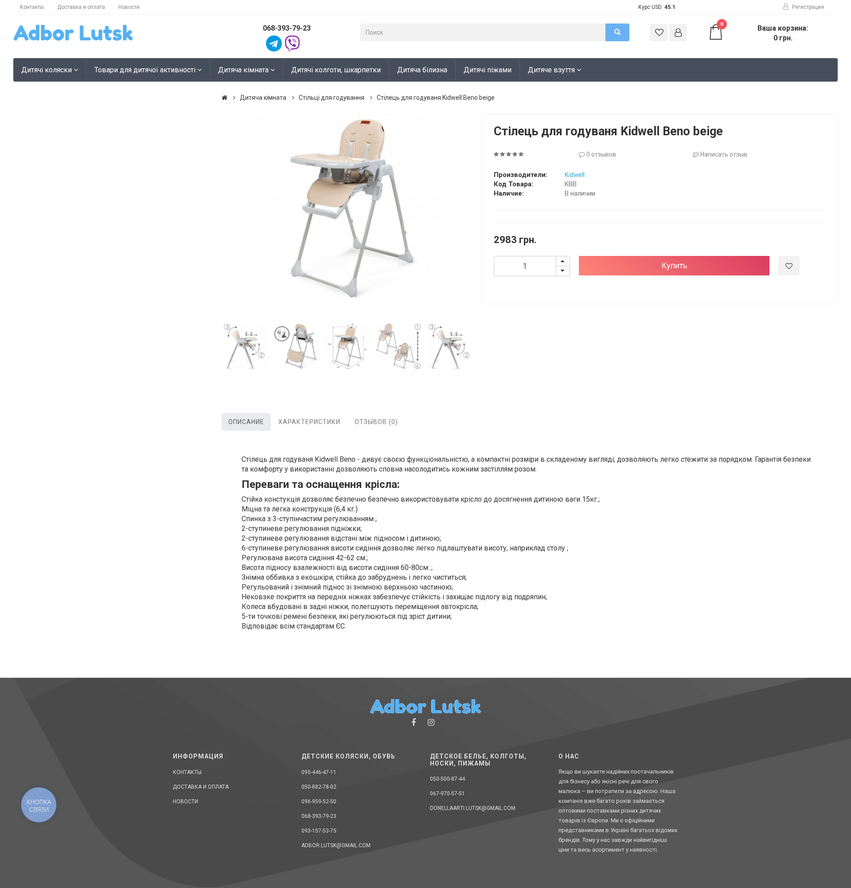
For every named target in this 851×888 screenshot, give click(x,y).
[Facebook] (413, 722)
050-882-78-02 (318, 787)
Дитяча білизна (422, 70)
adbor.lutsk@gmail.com (336, 845)
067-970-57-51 (447, 793)
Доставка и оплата (81, 7)
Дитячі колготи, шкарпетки (336, 70)
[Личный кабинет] (678, 32)
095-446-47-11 (318, 772)
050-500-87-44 (447, 779)
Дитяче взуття (552, 70)
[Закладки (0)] (659, 32)
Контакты (32, 7)
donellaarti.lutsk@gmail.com (472, 808)
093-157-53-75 (318, 831)
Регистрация (807, 7)
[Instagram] (431, 722)
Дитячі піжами (487, 70)
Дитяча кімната (244, 70)
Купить (674, 265)
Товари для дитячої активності (145, 70)
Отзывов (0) (376, 421)
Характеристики (309, 421)
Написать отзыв (723, 154)
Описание (246, 421)
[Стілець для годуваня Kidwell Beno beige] (347, 208)
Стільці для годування (331, 97)
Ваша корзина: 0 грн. (764, 33)
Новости (129, 7)
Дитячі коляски (47, 70)
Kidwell (575, 175)
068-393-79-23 (287, 28)
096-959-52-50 (318, 801)
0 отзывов (600, 154)
